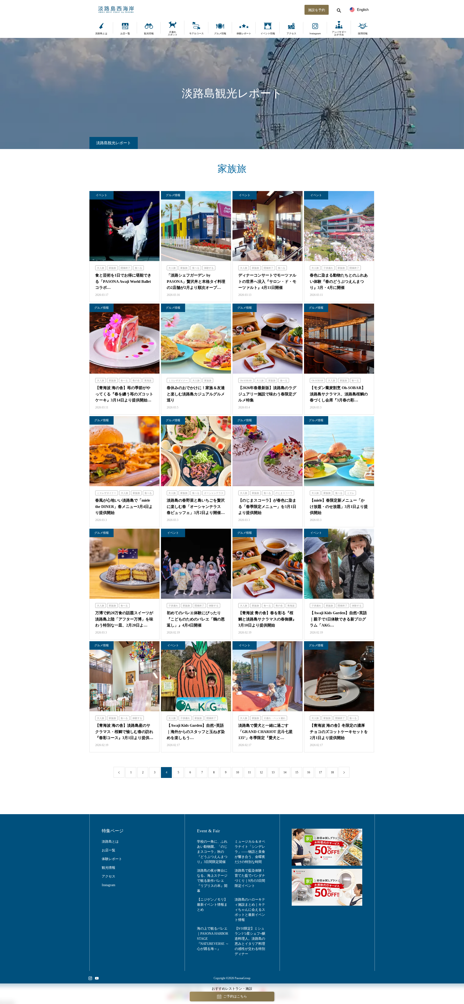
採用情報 (363, 33)
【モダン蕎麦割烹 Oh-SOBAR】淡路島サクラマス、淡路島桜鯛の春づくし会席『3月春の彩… (339, 394)
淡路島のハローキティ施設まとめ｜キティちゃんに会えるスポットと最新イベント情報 (250, 910)
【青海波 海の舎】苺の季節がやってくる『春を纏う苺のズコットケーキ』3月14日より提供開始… (124, 394)
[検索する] (338, 9)
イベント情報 (268, 33)
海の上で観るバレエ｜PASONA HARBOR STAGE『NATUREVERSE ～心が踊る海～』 (213, 939)
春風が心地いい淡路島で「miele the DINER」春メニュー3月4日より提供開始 (124, 506)
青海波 (148, 380)
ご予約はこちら (235, 996)
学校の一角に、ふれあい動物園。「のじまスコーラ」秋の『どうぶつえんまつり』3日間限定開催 (212, 852)
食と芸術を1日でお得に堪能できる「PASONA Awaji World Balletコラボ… (123, 281)
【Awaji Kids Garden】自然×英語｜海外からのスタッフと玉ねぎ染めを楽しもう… (196, 731)
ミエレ (350, 493)
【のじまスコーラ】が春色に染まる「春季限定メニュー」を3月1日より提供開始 (267, 506)
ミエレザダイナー (178, 380)
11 (249, 772)
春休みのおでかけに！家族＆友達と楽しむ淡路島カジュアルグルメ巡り (196, 394)
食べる (138, 268)
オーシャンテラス (213, 493)
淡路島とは (101, 33)
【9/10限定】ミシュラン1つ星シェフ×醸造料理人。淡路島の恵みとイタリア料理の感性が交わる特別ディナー (250, 941)
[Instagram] (90, 978)
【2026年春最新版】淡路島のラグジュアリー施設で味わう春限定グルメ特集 (267, 394)
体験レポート (244, 33)
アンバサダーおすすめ (339, 33)
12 (261, 772)
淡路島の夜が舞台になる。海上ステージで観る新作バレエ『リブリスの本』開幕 (212, 881)
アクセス (291, 33)
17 (320, 772)
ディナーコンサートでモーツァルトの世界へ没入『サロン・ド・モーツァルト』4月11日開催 (267, 281)
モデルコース (196, 33)
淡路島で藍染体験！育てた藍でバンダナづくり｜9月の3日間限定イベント (250, 878)
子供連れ (328, 268)
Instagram (315, 33)
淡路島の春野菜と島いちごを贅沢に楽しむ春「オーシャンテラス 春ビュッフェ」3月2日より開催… (196, 506)
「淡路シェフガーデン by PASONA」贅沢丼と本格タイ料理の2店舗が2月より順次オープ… (196, 281)
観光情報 (149, 33)
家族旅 (112, 268)
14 (284, 772)
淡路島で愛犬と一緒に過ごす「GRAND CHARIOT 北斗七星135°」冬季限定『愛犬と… (265, 731)
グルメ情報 (220, 33)
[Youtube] (96, 978)
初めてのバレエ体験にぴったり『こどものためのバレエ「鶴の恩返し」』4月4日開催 (196, 619)
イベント (101, 195)
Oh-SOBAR (246, 380)
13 (273, 772)
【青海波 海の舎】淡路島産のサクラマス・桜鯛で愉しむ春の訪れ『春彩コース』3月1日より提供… (124, 731)
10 (237, 772)
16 (308, 772)
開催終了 (125, 268)
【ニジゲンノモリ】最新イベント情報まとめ (212, 904)
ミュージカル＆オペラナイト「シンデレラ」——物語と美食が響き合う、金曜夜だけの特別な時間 (250, 852)
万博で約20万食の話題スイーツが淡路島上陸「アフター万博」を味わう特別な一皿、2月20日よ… (124, 619)
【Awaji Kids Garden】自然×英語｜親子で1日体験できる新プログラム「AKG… (338, 619)
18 (332, 772)
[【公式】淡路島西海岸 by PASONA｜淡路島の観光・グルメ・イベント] (232, 9)
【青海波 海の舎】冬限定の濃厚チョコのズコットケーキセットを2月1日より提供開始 (339, 731)
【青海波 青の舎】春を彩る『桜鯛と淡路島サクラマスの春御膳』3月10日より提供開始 (267, 619)
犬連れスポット (172, 33)
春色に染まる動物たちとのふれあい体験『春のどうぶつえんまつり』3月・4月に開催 (339, 281)
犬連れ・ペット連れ (274, 718)
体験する (209, 268)
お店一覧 (125, 33)
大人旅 (100, 268)
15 (296, 772)
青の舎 (136, 380)
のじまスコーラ (284, 493)
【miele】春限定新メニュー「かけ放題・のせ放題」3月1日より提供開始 (339, 506)
